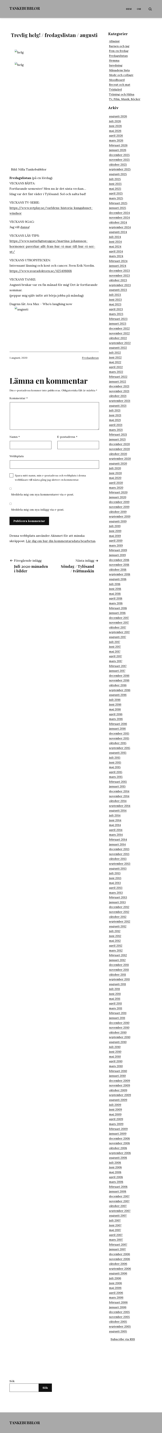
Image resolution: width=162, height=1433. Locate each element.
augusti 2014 (118, 810)
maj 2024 (115, 246)
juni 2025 (115, 183)
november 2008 (119, 1143)
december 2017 (119, 618)
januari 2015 (117, 786)
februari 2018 (118, 608)
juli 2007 (115, 1220)
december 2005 (119, 1312)
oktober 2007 (118, 1206)
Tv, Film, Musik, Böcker (124, 99)
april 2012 (115, 945)
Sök (12, 1381)
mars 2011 (115, 1008)
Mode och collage (121, 75)
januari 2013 (117, 902)
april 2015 (115, 772)
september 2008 (120, 1153)
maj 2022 (115, 362)
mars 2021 (116, 429)
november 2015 (119, 738)
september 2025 (120, 169)
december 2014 (119, 791)
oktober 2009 (118, 1090)
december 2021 (119, 386)
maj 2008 (115, 1172)
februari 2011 (117, 1013)
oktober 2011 (117, 974)
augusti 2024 (118, 232)
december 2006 (119, 1254)
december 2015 (119, 733)
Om (139, 9)
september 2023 (120, 285)
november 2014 (119, 796)
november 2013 (119, 854)
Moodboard (117, 80)
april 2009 (116, 1119)
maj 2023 (115, 304)
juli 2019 (115, 526)
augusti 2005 (118, 1331)
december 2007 (119, 1196)
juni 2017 (115, 646)
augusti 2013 (118, 868)
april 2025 (116, 193)
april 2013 (115, 887)
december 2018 (119, 560)
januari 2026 (117, 150)
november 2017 (119, 622)
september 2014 (119, 806)
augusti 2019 (118, 521)
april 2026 (116, 135)
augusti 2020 (118, 463)
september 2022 (120, 343)
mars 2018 (116, 603)
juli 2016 (115, 699)
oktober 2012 (117, 916)
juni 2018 (115, 589)
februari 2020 (118, 492)
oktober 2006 (118, 1263)
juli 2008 (115, 1162)
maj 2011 (114, 998)
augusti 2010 (118, 1042)
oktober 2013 (118, 858)
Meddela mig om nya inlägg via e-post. (37, 509)
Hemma (114, 60)
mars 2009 (116, 1124)
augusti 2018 (117, 579)
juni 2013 (115, 878)
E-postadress (67, 437)
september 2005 (120, 1326)
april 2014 (115, 830)
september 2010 (119, 1037)
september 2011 (119, 979)
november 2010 (119, 1027)
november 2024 (119, 217)
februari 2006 (118, 1302)
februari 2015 (118, 781)
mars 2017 (115, 661)
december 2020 (119, 444)
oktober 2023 (118, 280)
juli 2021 (114, 410)
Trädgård (115, 89)
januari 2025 (117, 208)
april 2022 (116, 367)
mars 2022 (116, 371)
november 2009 (119, 1085)
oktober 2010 (118, 1032)
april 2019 (115, 540)
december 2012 (119, 907)
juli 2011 (114, 989)
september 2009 (120, 1095)
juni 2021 (115, 415)
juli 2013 (115, 873)
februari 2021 (118, 434)
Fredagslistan (90, 357)
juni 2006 (115, 1283)
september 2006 (120, 1268)
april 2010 (115, 1061)
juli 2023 (115, 294)
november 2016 (119, 680)
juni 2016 (115, 704)
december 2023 (119, 270)
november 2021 (119, 391)
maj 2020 (115, 478)
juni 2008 (115, 1167)
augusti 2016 (118, 695)
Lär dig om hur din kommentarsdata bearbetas (60, 541)
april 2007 (116, 1235)
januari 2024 (117, 265)
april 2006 (116, 1292)
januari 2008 (117, 1191)
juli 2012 (114, 931)
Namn (14, 437)
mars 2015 (116, 777)
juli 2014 (115, 815)
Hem (129, 9)
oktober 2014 (118, 801)
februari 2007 (118, 1244)
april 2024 (116, 251)
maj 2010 (115, 1056)
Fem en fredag (118, 51)
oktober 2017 (117, 627)
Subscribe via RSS (123, 1339)
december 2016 (119, 675)
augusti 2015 (117, 752)
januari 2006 (117, 1307)
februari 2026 (118, 145)
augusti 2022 (118, 347)
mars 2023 (116, 314)
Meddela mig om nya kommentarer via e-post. (42, 494)
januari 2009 (117, 1133)
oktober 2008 (118, 1148)
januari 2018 (117, 613)
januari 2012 (117, 960)
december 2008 (119, 1138)
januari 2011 (117, 1018)
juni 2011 (115, 994)
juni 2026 (115, 126)
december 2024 (119, 212)
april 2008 (116, 1177)
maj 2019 (115, 536)
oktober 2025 (118, 164)
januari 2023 (117, 323)
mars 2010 (116, 1066)
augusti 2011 (117, 984)
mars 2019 (116, 545)
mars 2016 (116, 719)
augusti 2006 (118, 1273)
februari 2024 (118, 261)
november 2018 (119, 564)
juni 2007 (115, 1225)
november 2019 (119, 507)
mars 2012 (116, 950)
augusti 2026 (118, 116)
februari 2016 (118, 724)
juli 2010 (115, 1047)
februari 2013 (118, 897)
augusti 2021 (117, 405)
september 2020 (120, 458)
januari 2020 (117, 497)
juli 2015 (114, 757)
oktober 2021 (117, 396)
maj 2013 (115, 883)
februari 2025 (118, 203)
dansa (24, 227)
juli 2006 (115, 1278)
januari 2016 (117, 728)
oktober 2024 (118, 222)
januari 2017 (117, 670)
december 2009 (119, 1080)
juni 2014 (115, 820)
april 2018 (115, 598)
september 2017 (119, 632)
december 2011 (119, 965)
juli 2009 (115, 1104)
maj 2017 (114, 651)
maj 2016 (115, 709)
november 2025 (119, 159)
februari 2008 (118, 1186)
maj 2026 (115, 131)
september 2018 (119, 574)
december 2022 (119, 328)
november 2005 (119, 1317)
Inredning (115, 65)
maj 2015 (115, 767)
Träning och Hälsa (121, 94)
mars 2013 (116, 892)
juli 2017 (114, 642)
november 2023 (119, 275)
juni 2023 (115, 299)
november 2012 (119, 912)
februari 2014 (118, 839)
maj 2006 (115, 1288)
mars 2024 (116, 256)
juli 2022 (115, 352)
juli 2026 (115, 121)
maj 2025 (115, 188)
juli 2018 (114, 584)
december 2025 (119, 155)
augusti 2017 (117, 637)
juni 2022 (115, 357)
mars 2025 (116, 198)
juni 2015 (115, 762)
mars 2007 (116, 1239)
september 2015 (119, 748)
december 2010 (119, 1023)
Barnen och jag (119, 46)
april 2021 (115, 425)
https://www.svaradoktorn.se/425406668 (40, 271)
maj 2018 (115, 593)
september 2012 (119, 921)
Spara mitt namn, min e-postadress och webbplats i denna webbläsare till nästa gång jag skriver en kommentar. (50, 477)
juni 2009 (115, 1109)
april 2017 (115, 656)
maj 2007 (115, 1230)
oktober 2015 (117, 743)
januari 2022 (117, 381)
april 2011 (115, 1003)
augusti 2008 (118, 1157)
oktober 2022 (118, 338)
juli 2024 (115, 237)
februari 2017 (118, 666)
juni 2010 (115, 1051)
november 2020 (119, 449)
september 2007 (120, 1211)
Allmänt (114, 41)
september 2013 (119, 863)
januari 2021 (117, 439)
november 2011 (119, 969)
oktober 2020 (118, 454)
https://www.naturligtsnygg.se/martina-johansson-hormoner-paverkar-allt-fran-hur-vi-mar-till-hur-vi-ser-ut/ (52, 246)
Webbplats (16, 456)
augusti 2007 (118, 1215)
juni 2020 (115, 473)
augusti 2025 (118, 174)
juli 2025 (115, 179)
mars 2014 (116, 834)
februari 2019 (118, 550)
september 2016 (119, 690)
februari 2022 (118, 376)
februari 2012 (118, 955)
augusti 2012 (117, 926)
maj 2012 (115, 940)
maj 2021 (115, 420)
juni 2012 (115, 936)
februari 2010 (118, 1071)
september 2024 (120, 227)
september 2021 (119, 400)
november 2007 (119, 1201)
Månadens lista (119, 70)
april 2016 (115, 714)
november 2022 (119, 333)
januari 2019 (117, 555)
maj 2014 (115, 825)
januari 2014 (117, 844)
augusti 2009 (118, 1100)
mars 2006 (116, 1297)
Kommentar (18, 398)
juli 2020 (115, 468)
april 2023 (116, 309)
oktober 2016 (118, 685)
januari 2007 (117, 1249)
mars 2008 (116, 1182)
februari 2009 (118, 1129)
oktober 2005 (118, 1321)
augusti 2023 (118, 290)
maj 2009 (115, 1114)
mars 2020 (116, 487)
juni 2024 (115, 241)
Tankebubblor (24, 8)
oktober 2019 (118, 511)
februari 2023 (118, 319)
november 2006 (119, 1259)
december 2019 (119, 502)
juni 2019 (115, 531)
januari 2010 (117, 1075)
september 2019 (119, 516)
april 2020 (116, 482)
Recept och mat (119, 84)
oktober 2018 (117, 569)
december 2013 (119, 849)
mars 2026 (116, 140)
